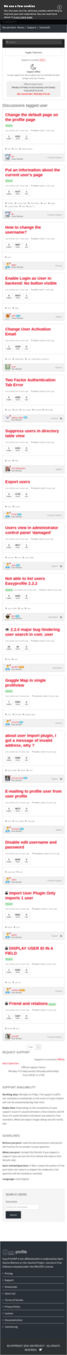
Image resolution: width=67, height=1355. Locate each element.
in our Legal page (22, 17)
